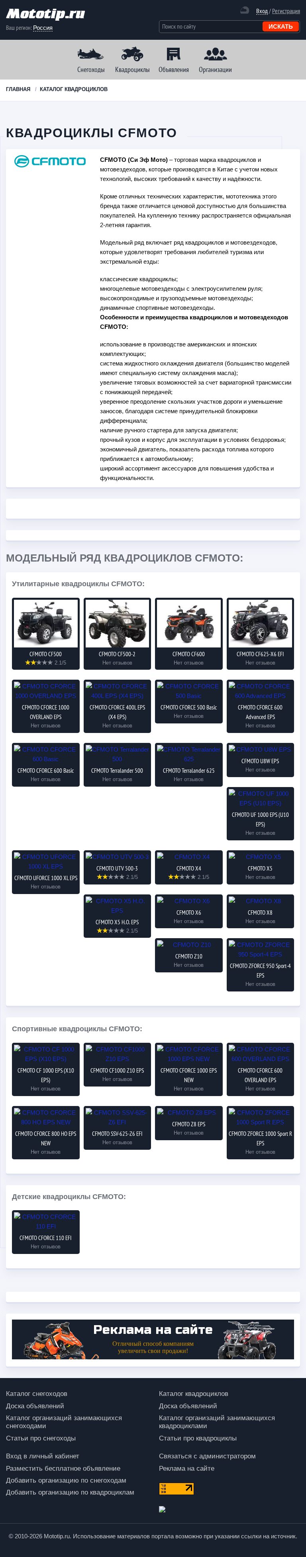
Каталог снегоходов (36, 1394)
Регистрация (286, 11)
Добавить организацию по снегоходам (66, 1480)
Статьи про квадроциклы (198, 1438)
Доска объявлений (35, 1406)
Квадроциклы (132, 69)
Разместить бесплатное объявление (63, 1468)
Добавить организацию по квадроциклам (70, 1492)
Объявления (174, 69)
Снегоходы (91, 69)
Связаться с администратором (207, 1456)
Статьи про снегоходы (41, 1438)
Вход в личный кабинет (42, 1456)
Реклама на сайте (186, 1468)
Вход (262, 11)
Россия (43, 27)
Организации (215, 69)
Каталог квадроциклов (193, 1394)
